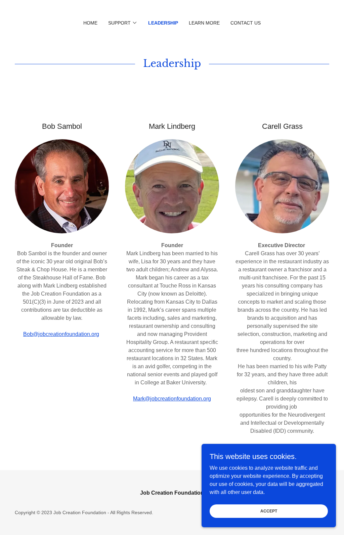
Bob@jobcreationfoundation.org (61, 334)
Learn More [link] (204, 23)
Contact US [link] (245, 23)
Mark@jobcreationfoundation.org (172, 399)
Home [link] (90, 23)
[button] (122, 23)
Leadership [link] (163, 23)
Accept (268, 510)
